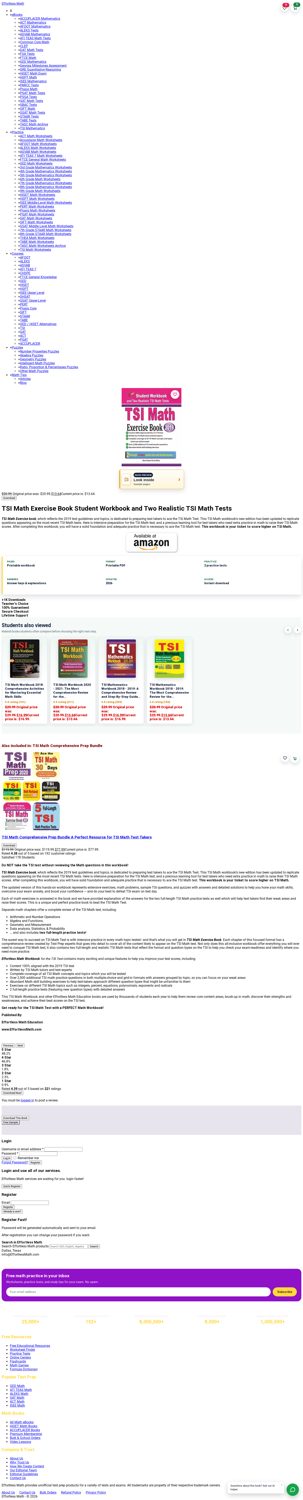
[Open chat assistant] (293, 1490)
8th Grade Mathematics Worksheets (46, 187)
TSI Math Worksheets (35, 250)
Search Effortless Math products (25, 1246)
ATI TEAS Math (21, 1390)
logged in (27, 1100)
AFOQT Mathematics (35, 26)
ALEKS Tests (29, 30)
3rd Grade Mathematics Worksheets (46, 167)
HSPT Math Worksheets (37, 199)
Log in (6, 1158)
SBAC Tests (28, 105)
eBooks (17, 15)
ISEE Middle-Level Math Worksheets (46, 203)
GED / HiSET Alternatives (38, 324)
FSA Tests (27, 54)
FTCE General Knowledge (38, 277)
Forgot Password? (15, 1162)
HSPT (24, 289)
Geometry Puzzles (33, 359)
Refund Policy (71, 1492)
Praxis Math (29, 89)
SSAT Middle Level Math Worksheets (46, 226)
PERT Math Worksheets (37, 207)
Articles (25, 379)
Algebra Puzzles (31, 355)
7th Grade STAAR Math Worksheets (45, 230)
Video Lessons (20, 1442)
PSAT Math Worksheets (37, 214)
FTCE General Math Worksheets (43, 160)
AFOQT (25, 257)
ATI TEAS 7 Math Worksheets (41, 156)
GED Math (17, 1386)
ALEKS (25, 261)
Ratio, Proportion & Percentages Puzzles (49, 367)
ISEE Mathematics (33, 81)
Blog (23, 383)
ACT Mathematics (33, 23)
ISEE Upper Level (32, 293)
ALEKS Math (19, 1394)
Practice (17, 132)
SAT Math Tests (31, 101)
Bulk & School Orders (25, 1438)
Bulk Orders (48, 1492)
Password (10, 1153)
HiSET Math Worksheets (37, 195)
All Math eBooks (22, 1422)
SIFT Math (27, 109)
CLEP (24, 46)
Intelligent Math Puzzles (37, 363)
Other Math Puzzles (34, 371)
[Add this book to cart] (294, 758)
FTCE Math (28, 58)
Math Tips (19, 375)
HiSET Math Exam (33, 73)
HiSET (24, 285)
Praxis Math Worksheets (37, 210)
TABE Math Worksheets (37, 242)
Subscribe (284, 1292)
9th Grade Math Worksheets (40, 191)
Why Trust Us (19, 1462)
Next (20, 1045)
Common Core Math (34, 42)
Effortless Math (13, 4)
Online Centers (20, 1357)
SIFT (23, 312)
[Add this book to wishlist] (285, 758)
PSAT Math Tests (32, 93)
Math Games (19, 1365)
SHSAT (25, 297)
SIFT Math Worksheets (36, 222)
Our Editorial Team (23, 1470)
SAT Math (17, 1398)
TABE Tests (28, 120)
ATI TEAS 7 (28, 269)
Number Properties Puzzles (39, 351)
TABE (24, 320)
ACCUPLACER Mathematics (40, 19)
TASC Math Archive (34, 124)
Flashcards (18, 1361)
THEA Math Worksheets (37, 238)
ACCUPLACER (30, 344)
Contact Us (18, 1478)
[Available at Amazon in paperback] (151, 542)
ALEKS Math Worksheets (38, 148)
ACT (23, 336)
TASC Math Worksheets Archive (43, 246)
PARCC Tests (29, 85)
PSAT (24, 340)
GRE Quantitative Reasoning (40, 70)
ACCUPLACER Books (25, 1430)
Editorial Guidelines (24, 1474)
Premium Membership (26, 1434)
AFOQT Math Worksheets (38, 144)
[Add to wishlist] (175, 394)
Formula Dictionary (24, 1369)
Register (35, 1162)
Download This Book (15, 1118)
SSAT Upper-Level (33, 301)
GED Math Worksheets (36, 163)
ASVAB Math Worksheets (38, 152)
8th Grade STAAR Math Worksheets (45, 234)
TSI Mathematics (32, 128)
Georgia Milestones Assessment (43, 66)
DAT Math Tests (31, 50)
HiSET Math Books (23, 1426)
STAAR (25, 316)
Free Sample (10, 1122)
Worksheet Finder (22, 1350)
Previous (8, 1045)
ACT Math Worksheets (36, 136)
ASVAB (25, 265)
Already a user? (12, 1211)
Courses (17, 254)
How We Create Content (27, 1466)
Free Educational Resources (30, 1346)
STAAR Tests (29, 116)
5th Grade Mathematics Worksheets (46, 175)
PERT (24, 304)
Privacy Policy (96, 1492)
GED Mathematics (33, 62)
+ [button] (11, 15)
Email (6, 1202)
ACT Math (17, 1402)
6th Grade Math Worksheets (40, 179)
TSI (22, 328)
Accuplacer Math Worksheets (41, 140)
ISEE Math (17, 1405)
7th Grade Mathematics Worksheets (46, 183)
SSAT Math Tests (32, 113)
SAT (23, 332)
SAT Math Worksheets (36, 218)
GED (23, 281)
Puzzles (17, 347)
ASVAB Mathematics (35, 34)
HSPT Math (28, 77)
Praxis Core (28, 308)
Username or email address (22, 1149)
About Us (16, 1458)
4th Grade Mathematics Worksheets (46, 171)
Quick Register (11, 1186)
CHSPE (25, 273)
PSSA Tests (28, 97)
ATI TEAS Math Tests (35, 38)
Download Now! (12, 1092)
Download (9, 498)
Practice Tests (20, 1354)
